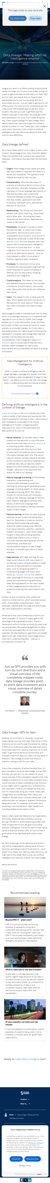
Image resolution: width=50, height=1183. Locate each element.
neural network (36, 443)
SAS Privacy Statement (35, 1143)
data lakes (14, 241)
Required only (32, 1159)
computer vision (22, 575)
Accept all (16, 1159)
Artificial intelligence (11, 413)
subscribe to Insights (27, 1059)
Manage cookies (25, 1166)
